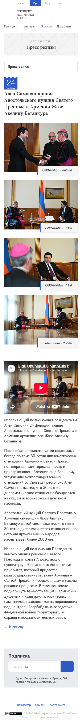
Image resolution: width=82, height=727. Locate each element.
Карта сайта (57, 705)
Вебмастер (24, 705)
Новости (46, 26)
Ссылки (40, 705)
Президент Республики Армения (25, 14)
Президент (11, 26)
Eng (47, 3)
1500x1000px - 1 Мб (58, 228)
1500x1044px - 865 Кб (56, 170)
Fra (59, 3)
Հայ (22, 3)
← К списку (14, 626)
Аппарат (30, 26)
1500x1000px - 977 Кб (56, 343)
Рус (35, 3)
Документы (64, 26)
